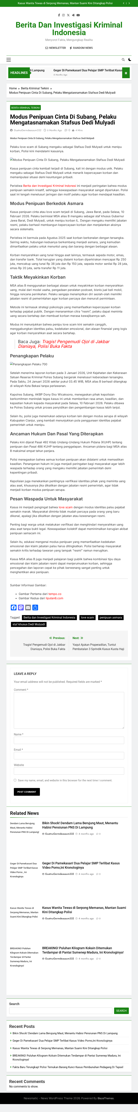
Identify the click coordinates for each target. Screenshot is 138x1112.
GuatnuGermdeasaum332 (27, 130)
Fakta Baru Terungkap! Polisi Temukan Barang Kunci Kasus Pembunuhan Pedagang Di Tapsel (68, 1067)
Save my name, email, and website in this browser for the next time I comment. (65, 780)
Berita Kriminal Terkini (25, 108)
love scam (66, 507)
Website (19, 765)
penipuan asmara (111, 617)
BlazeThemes (106, 1098)
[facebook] (59, 15)
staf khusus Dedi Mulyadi (29, 624)
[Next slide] (129, 3)
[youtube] (78, 15)
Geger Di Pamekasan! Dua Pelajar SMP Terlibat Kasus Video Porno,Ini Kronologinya (62, 1040)
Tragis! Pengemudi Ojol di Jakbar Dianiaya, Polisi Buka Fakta (63, 344)
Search (14, 1004)
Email (18, 749)
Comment (21, 689)
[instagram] (63, 15)
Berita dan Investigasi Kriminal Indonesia (69, 28)
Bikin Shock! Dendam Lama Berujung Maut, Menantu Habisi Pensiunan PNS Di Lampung (65, 1033)
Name (18, 734)
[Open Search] (123, 59)
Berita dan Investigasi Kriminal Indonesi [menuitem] (49, 185)
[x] (68, 15)
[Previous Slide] (123, 3)
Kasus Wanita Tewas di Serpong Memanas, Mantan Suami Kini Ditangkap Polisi (65, 3)
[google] (73, 15)
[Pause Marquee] (126, 72)
